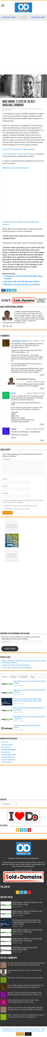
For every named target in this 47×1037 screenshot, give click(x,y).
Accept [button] (20, 1034)
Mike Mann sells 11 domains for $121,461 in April (27, 903)
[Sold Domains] (23, 300)
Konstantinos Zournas (10, 108)
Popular (13, 677)
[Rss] (17, 830)
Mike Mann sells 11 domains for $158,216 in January (27, 939)
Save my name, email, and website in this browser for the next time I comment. (22, 501)
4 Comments (7, 110)
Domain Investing (8, 760)
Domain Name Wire (9, 755)
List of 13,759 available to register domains (19, 149)
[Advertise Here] (23, 17)
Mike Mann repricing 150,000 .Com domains (22, 284)
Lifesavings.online (18, 341)
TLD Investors (6, 762)
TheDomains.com (8, 757)
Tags (32, 677)
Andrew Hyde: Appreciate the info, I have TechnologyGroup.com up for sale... (23, 1001)
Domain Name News (36, 108)
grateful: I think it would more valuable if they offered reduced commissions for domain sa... (25, 994)
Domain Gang (6, 744)
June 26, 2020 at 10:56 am (35, 429)
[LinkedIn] (25, 830)
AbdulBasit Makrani (9, 749)
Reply (42, 375)
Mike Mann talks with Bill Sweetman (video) (21, 281)
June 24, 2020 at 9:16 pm (36, 382)
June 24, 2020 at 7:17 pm (36, 341)
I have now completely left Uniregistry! (17, 668)
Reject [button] (28, 1034)
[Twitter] (21, 830)
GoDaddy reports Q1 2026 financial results (24, 948)
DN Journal (5, 747)
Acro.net (4, 742)
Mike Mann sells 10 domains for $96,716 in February (27, 931)
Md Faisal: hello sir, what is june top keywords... (26, 978)
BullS (13, 393)
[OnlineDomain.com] (23, 7)
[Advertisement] (23, 44)
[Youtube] (29, 830)
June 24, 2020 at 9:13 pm (36, 393)
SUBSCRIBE (10, 649)
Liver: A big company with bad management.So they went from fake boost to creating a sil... (26, 986)
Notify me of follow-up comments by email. (21, 506)
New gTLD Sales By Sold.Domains (16, 665)
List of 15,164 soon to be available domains (19, 154)
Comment (6, 459)
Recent (5, 677)
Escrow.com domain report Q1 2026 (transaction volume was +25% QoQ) (27, 700)
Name (5, 479)
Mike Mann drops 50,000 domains (15, 168)
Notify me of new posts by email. (17, 509)
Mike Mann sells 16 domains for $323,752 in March (27, 912)
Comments (23, 677)
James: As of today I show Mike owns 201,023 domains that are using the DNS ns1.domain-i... (26, 1008)
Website (5, 493)
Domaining (5, 752)
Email (5, 486)
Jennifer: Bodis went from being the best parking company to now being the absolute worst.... (26, 964)
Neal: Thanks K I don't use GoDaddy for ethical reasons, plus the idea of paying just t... (26, 1016)
